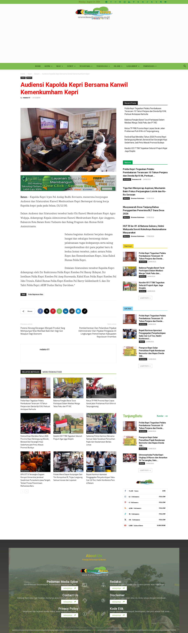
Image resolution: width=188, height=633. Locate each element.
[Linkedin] (129, 2)
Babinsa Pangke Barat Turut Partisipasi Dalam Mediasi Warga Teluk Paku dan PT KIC (66, 403)
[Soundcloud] (143, 2)
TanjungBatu (132, 416)
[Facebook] (111, 2)
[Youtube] (165, 2)
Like (163, 491)
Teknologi (102, 66)
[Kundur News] (94, 13)
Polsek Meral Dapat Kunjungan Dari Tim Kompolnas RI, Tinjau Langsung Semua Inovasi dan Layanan (67, 477)
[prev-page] (22, 491)
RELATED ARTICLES (30, 372)
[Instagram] (124, 2)
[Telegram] (78, 311)
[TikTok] (147, 2)
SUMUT (70, 66)
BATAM (128, 309)
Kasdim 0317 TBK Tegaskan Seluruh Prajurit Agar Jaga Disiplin (146, 149)
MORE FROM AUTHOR (52, 372)
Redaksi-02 (136, 179)
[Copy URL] (84, 311)
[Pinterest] (134, 2)
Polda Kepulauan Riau (35, 294)
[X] (156, 2)
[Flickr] (115, 2)
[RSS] (138, 2)
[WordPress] (161, 2)
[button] (184, 66)
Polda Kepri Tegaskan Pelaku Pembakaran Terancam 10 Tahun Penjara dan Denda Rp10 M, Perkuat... (145, 172)
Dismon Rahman (137, 198)
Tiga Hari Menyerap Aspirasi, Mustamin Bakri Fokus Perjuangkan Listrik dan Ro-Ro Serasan (144, 191)
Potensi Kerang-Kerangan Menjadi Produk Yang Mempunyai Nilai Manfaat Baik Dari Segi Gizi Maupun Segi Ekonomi (43, 331)
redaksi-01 (26, 98)
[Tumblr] (152, 2)
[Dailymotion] (106, 2)
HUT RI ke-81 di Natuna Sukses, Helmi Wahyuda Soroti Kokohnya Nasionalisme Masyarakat (144, 229)
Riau (58, 66)
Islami (117, 66)
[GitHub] (120, 2)
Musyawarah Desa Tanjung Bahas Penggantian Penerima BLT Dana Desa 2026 (143, 210)
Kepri (47, 66)
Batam (36, 74)
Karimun (57, 397)
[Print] (72, 311)
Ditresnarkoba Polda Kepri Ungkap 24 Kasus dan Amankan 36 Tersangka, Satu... (153, 457)
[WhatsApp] (59, 311)
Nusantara (85, 66)
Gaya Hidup (131, 66)
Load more (144, 298)
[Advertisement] (94, 42)
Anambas (24, 397)
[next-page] (26, 491)
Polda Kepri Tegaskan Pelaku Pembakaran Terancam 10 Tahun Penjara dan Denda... (152, 256)
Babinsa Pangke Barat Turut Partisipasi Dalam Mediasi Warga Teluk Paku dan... (151, 270)
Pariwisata (148, 66)
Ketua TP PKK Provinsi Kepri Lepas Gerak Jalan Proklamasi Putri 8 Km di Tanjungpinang (101, 403)
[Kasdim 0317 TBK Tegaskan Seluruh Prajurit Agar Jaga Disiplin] (68, 423)
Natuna (128, 162)
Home (38, 66)
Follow (162, 496)
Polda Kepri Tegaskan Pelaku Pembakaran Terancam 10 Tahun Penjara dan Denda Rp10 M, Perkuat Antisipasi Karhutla (145, 111)
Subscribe (161, 525)
